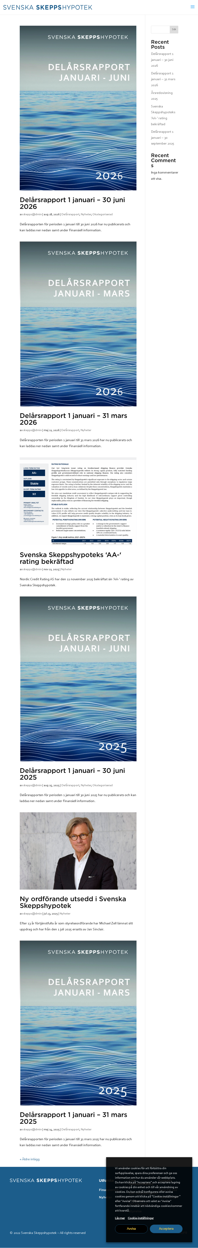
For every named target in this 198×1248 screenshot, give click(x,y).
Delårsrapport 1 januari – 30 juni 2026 (72, 203)
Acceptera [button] (166, 1229)
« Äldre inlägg (30, 1159)
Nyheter (86, 214)
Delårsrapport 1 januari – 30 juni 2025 (72, 774)
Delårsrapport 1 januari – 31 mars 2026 (73, 419)
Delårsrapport (70, 214)
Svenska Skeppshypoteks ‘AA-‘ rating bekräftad (70, 558)
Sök (174, 29)
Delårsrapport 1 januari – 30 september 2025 (162, 137)
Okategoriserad (102, 214)
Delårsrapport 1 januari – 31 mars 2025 (73, 1118)
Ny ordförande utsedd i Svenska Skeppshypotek (73, 902)
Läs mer (120, 1218)
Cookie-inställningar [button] (141, 1218)
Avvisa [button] (131, 1229)
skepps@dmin (32, 214)
